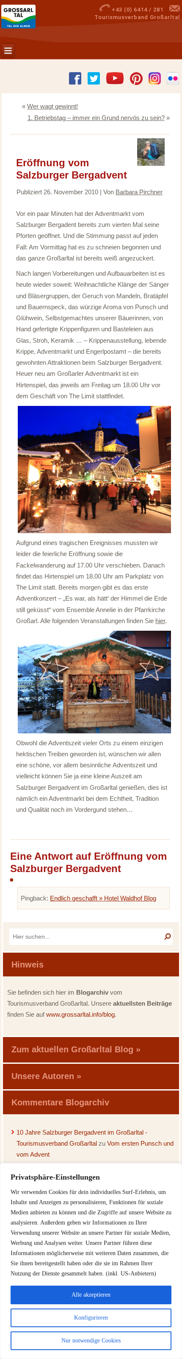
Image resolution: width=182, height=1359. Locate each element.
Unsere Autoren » (46, 1076)
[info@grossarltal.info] (174, 9)
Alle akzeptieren (91, 1295)
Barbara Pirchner (139, 192)
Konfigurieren (91, 1317)
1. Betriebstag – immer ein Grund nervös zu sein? (96, 117)
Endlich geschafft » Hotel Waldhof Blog (103, 898)
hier (160, 620)
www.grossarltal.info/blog (80, 1014)
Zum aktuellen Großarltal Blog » (76, 1049)
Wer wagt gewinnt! (52, 106)
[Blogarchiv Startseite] (30, 16)
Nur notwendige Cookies (91, 1340)
